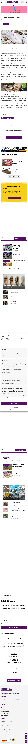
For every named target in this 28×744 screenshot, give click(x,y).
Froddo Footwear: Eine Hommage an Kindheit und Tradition (18, 161)
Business (6, 24)
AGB (24, 735)
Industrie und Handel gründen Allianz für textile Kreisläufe (17, 254)
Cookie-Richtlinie (8, 409)
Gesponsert (7, 160)
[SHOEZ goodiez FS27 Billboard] (14, 9)
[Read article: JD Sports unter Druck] (5, 297)
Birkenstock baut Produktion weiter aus (12, 285)
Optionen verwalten (14, 407)
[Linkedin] (5, 118)
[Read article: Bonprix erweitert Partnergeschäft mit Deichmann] (7, 247)
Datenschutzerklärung (15, 409)
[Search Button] (26, 2)
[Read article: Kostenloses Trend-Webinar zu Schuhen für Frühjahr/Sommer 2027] (5, 510)
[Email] (10, 118)
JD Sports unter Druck (14, 296)
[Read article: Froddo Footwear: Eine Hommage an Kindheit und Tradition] (7, 162)
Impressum (20, 409)
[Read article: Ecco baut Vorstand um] (5, 303)
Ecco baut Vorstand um (14, 301)
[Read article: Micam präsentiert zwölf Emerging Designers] (7, 459)
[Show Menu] (1, 2)
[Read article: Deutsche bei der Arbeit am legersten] (5, 516)
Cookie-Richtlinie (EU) (5, 713)
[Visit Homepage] (12, 2)
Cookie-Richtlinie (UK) (6, 715)
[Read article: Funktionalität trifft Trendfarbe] (7, 170)
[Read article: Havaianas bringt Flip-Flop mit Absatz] (5, 504)
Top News (6, 245)
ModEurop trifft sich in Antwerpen (11, 497)
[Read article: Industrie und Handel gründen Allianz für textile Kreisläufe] (7, 255)
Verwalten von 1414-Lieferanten (8, 397)
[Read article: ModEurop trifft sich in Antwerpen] (14, 493)
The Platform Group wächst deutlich (17, 290)
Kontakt (2, 707)
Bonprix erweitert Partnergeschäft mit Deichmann (17, 247)
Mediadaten (3, 709)
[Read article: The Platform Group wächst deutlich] (5, 292)
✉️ (26, 734)
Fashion (6, 457)
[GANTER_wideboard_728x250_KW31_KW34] (14, 87)
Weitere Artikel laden (14, 176)
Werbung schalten (5, 711)
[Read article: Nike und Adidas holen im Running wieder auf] (7, 263)
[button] (26, 334)
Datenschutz (19, 735)
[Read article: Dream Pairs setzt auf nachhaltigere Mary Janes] (7, 474)
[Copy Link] (13, 118)
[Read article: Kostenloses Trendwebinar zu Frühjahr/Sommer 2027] (7, 467)
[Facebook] (2, 118)
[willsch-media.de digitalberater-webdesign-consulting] (14, 149)
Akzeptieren (14, 403)
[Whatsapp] (8, 118)
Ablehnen (14, 399)
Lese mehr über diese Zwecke (17, 397)
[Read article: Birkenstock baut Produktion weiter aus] (14, 281)
